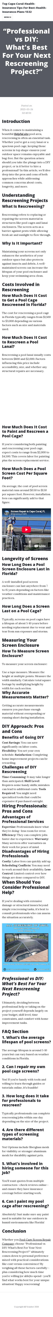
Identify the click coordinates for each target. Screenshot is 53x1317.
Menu (7, 17)
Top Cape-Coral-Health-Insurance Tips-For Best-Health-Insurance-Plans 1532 (24, 8)
